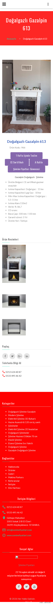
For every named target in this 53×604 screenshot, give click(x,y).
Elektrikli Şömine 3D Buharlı (22, 418)
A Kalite (39, 162)
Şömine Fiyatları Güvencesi (26, 169)
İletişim (11, 484)
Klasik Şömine (15, 439)
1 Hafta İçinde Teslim (26, 155)
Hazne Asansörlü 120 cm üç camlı (24, 422)
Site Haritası (14, 488)
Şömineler (13, 425)
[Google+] (20, 356)
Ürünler (11, 470)
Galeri (11, 473)
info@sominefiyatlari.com (19, 530)
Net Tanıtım (45, 602)
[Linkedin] (27, 356)
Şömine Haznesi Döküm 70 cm (22, 436)
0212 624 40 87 (13, 372)
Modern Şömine (16, 415)
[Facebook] (5, 356)
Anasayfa (11, 38)
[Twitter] (12, 356)
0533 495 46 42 (13, 375)
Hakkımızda (13, 466)
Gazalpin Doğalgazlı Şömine (22, 450)
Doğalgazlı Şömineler (18, 432)
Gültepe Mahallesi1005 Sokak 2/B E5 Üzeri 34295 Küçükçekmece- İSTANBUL (23, 521)
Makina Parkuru (16, 477)
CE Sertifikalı (17, 162)
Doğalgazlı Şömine (17, 446)
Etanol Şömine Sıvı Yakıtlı (20, 443)
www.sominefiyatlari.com (19, 535)
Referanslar (14, 480)
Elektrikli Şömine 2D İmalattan (23, 429)
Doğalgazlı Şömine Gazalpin (22, 411)
